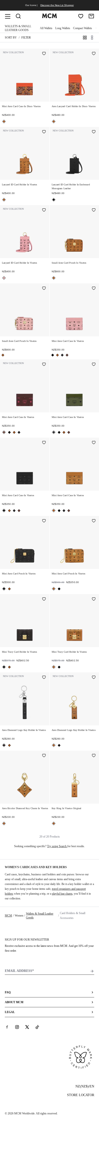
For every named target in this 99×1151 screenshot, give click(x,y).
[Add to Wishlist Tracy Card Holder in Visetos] (44, 599)
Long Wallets (62, 28)
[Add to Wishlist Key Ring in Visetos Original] (93, 756)
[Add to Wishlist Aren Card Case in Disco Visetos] (44, 54)
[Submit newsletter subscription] (92, 971)
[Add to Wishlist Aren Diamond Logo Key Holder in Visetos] (44, 677)
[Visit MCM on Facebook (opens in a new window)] (7, 1027)
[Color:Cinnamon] (67, 355)
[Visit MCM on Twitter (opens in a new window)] (27, 1027)
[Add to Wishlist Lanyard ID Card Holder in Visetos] (44, 132)
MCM (8, 915)
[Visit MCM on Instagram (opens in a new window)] (17, 1027)
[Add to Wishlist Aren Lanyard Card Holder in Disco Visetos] (93, 54)
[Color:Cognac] (4, 121)
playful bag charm (62, 893)
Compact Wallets (82, 28)
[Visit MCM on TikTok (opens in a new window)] (37, 1027)
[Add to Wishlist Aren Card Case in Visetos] (93, 288)
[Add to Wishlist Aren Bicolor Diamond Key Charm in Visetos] (44, 756)
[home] (49, 17)
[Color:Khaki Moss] (62, 355)
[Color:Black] (54, 200)
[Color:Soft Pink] (4, 278)
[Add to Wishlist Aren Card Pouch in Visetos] (93, 210)
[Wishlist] (81, 16)
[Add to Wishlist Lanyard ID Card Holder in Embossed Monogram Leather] (93, 132)
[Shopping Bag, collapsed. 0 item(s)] (91, 16)
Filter (26, 37)
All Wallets (46, 28)
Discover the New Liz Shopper (57, 5)
